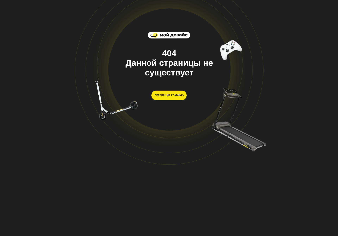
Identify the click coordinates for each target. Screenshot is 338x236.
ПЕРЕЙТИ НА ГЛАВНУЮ (169, 95)
